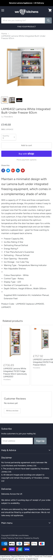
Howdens (8, 116)
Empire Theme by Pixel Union (12, 538)
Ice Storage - (10, 262)
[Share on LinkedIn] (18, 170)
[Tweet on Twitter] (8, 170)
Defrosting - (9, 255)
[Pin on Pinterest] (23, 170)
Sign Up (40, 440)
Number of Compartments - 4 (17, 285)
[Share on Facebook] (3, 170)
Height (21, 288)
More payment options (26, 160)
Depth (7, 288)
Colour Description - (13, 275)
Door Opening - (11, 258)
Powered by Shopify (31, 538)
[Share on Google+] (13, 170)
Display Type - (10, 282)
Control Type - (11, 278)
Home (4, 33)
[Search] (48, 20)
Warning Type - (11, 265)
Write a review (12, 411)
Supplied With (10, 295)
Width (36, 288)
